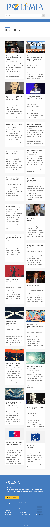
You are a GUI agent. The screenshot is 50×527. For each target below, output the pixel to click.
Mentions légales (25, 525)
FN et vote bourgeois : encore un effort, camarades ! (35, 326)
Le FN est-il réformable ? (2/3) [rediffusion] (34, 151)
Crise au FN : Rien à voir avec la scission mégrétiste (34, 125)
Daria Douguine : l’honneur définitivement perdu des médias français (14, 57)
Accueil (6, 25)
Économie (7, 510)
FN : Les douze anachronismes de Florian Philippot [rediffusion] (13, 207)
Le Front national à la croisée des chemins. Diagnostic (12, 323)
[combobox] (23, 15)
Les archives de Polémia (24, 514)
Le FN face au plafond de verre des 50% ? (34, 367)
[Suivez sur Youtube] (36, 514)
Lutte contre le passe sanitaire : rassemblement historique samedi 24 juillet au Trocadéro (35, 58)
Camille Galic (31, 102)
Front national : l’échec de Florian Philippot (13, 152)
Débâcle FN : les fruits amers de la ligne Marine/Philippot (33, 180)
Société (6, 507)
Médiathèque (8, 514)
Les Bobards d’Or (23, 505)
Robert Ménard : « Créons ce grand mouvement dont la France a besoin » (14, 125)
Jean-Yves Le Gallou (10, 211)
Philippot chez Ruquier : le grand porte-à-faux (35, 246)
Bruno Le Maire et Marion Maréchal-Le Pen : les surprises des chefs (14, 403)
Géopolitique (8, 512)
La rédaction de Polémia (11, 367)
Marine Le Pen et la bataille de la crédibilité (35, 408)
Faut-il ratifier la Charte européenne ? (34, 446)
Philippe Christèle (10, 101)
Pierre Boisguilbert (10, 61)
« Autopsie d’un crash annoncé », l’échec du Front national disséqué (35, 98)
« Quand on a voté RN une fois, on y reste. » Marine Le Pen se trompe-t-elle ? (14, 97)
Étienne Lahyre (31, 370)
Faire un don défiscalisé (12, 497)
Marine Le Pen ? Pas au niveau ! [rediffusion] (12, 178)
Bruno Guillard (31, 449)
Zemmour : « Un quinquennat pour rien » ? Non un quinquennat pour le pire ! (14, 238)
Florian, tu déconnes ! (33, 286)
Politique (7, 505)
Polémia (8, 129)
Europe (6, 508)
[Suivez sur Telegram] (36, 507)
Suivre (39, 506)
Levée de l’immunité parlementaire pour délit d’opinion (13, 281)
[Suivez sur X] (36, 509)
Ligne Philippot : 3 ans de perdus (34, 219)
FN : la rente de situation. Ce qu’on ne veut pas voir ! (13, 364)
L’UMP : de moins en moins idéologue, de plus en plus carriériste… (14, 444)
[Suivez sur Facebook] (36, 512)
